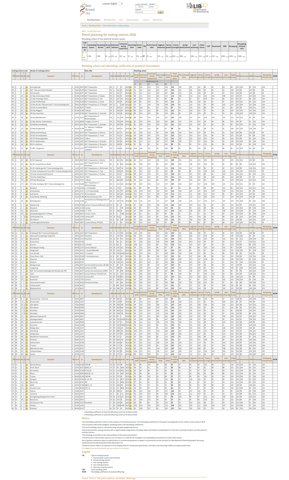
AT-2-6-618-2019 (84, 56)
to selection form (94, 31)
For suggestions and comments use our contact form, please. (105, 448)
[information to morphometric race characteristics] (27, 87)
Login (160, 12)
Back (84, 31)
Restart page (131, 478)
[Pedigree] (131, 87)
